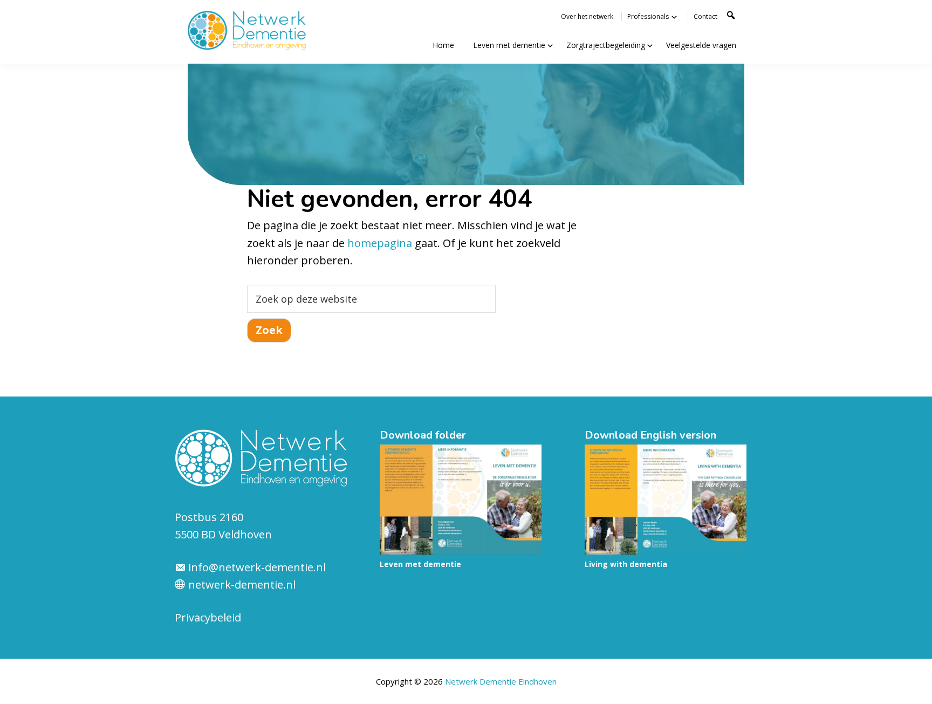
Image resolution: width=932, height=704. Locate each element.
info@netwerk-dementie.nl (257, 567)
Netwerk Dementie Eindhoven (501, 681)
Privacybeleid (208, 617)
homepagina (379, 243)
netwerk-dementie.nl (241, 584)
